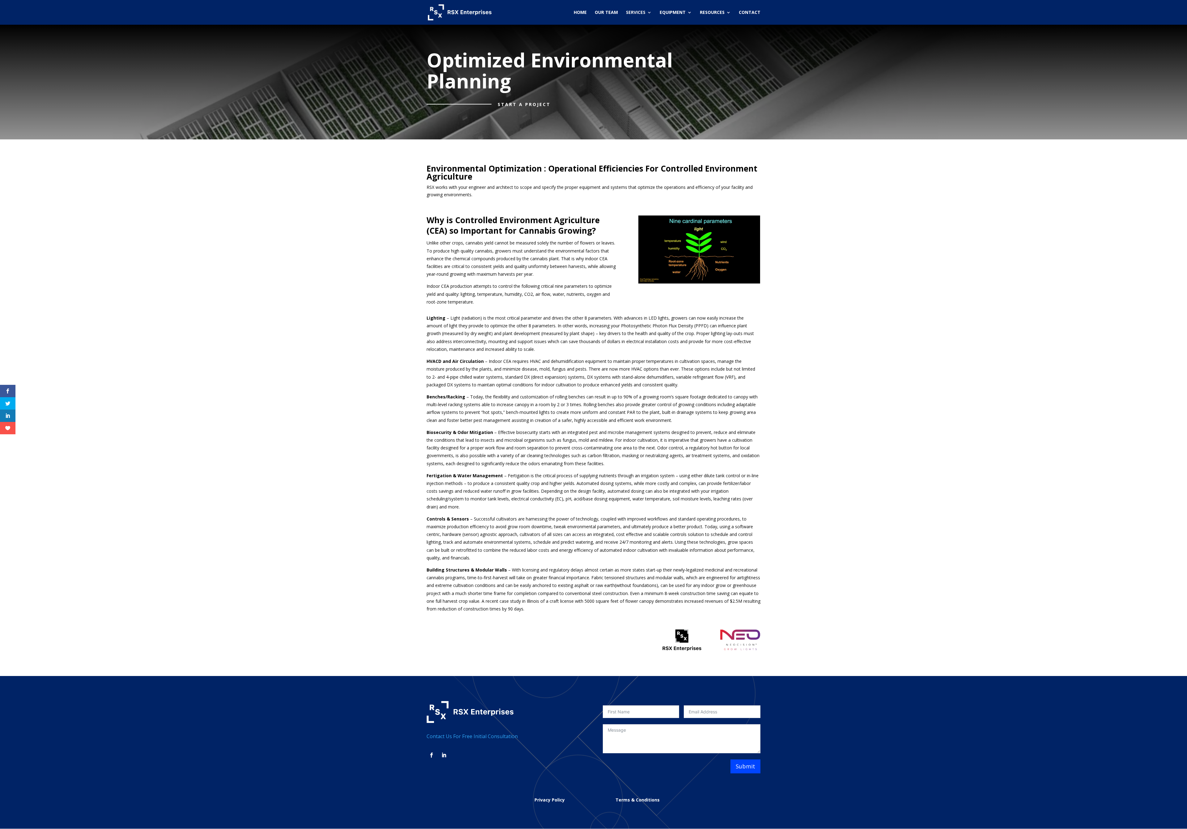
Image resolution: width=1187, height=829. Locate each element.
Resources (712, 12)
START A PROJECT (524, 104)
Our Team (606, 12)
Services (635, 12)
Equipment (673, 12)
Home (580, 12)
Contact (749, 12)
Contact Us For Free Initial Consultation (472, 736)
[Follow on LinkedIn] (444, 755)
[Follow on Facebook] (431, 755)
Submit (745, 766)
